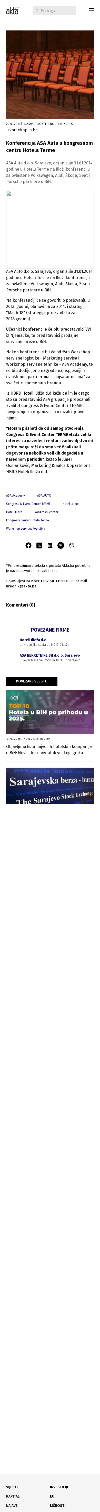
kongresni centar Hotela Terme (27, 520)
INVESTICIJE (59, 1487)
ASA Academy (15, 495)
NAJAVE (12, 1505)
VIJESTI (12, 1487)
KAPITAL (12, 1496)
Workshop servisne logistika (25, 528)
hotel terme (71, 504)
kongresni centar (46, 512)
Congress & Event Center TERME (28, 504)
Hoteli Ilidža (14, 512)
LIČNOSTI (57, 1505)
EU (52, 1496)
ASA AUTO (44, 495)
